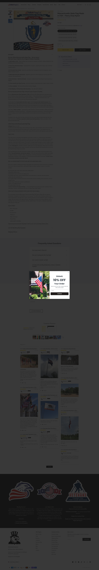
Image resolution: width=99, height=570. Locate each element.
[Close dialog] (68, 272)
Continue (59, 293)
